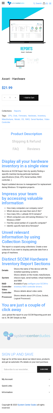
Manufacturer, (8, 119)
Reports (17, 111)
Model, (17, 119)
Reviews (33, 149)
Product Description (26, 134)
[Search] (50, 3)
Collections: (7, 111)
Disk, (15, 116)
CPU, (10, 116)
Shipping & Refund (26, 141)
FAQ (16, 149)
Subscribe (44, 369)
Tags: (4, 116)
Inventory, (42, 116)
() (47, 3)
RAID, (27, 119)
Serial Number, (37, 119)
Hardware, (32, 116)
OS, (23, 119)
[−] (4, 98)
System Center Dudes (27, 405)
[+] (15, 98)
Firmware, (23, 116)
